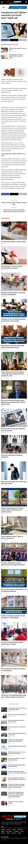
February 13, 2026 (5, 485)
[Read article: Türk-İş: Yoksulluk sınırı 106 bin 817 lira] (4, 728)
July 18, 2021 (4, 21)
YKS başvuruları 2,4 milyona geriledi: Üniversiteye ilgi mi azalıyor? (16, 56)
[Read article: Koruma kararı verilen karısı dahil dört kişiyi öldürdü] (4, 760)
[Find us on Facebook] (1, 840)
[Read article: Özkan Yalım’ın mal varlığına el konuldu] (4, 803)
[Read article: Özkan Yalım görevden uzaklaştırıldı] (4, 716)
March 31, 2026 (12, 711)
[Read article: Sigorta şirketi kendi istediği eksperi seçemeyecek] (4, 735)
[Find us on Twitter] (3, 840)
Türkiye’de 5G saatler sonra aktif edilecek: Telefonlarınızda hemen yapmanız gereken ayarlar (16, 786)
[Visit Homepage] (14, 2)
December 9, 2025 (5, 699)
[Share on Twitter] (14, 40)
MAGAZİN (14, 833)
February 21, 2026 (5, 432)
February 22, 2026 (5, 406)
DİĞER (19, 833)
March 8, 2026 (4, 296)
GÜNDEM (3, 829)
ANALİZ (8, 829)
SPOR (22, 831)
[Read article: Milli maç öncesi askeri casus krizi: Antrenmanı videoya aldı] (4, 753)
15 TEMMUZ (16, 831)
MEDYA (8, 833)
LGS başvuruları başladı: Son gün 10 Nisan (13, 241)
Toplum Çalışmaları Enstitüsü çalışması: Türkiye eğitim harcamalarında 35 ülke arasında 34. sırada (13, 374)
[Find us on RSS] (5, 840)
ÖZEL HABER (9, 831)
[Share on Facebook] (5, 40)
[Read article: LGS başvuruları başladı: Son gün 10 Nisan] (4, 50)
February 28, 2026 (5, 349)
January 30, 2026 (5, 593)
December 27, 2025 (5, 672)
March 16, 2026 (13, 59)
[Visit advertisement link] (14, 8)
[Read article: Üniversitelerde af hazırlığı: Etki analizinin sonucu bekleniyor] (14, 658)
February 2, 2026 (5, 540)
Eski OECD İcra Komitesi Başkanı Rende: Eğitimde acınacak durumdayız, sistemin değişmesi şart (13, 402)
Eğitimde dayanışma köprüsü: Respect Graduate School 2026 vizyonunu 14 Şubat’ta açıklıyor (12, 510)
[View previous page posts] (13, 64)
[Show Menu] (2, 2)
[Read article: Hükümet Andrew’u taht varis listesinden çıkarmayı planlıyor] (14, 418)
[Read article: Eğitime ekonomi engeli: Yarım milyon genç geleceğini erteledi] (14, 471)
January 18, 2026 (5, 619)
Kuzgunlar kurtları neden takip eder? (17, 746)
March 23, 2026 (13, 51)
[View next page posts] (15, 64)
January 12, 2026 (5, 646)
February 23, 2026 (5, 377)
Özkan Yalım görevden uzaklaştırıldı (17, 714)
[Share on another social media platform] (23, 40)
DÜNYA (2, 831)
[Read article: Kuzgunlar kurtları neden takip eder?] (4, 748)
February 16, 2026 (5, 459)
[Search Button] (26, 2)
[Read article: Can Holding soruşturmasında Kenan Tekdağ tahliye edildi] (4, 709)
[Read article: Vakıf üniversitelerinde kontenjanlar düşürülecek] (14, 444)
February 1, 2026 (5, 566)
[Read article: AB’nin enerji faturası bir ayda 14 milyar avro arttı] (4, 722)
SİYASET (14, 829)
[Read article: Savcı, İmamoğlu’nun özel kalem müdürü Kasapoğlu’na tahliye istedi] (4, 779)
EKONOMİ (20, 829)
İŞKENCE (3, 833)
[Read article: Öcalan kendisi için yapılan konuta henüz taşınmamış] (4, 766)
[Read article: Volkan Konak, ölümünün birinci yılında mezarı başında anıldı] (4, 741)
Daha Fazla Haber (14, 704)
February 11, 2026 (5, 513)
